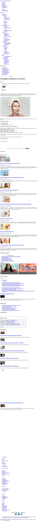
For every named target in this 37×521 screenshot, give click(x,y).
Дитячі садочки (4, 67)
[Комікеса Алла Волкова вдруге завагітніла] (2, 356)
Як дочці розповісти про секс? (7, 258)
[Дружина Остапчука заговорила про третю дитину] (2, 333)
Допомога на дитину (5, 69)
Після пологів (4, 517)
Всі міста (2, 326)
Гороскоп (5, 63)
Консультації (6, 59)
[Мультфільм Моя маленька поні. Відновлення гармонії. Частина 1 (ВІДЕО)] (28, 267)
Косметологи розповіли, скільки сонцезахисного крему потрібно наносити (16, 204)
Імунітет (5, 51)
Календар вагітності (5, 70)
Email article (4, 89)
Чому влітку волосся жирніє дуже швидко (9, 190)
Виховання (6, 38)
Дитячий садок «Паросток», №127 (11, 323)
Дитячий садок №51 (9, 321)
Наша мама (2, 12)
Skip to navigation (3, 0)
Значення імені (6, 62)
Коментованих (4, 280)
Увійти (3, 9)
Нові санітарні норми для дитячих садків (9, 306)
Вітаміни (5, 49)
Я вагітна (3, 471)
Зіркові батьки (6, 60)
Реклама (3, 4)
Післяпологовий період (8, 30)
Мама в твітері (4, 7)
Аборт (3, 462)
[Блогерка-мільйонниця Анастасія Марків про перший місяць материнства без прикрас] (2, 348)
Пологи (5, 29)
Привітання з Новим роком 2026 (7, 293)
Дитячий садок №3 (9, 322)
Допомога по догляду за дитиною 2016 (8, 308)
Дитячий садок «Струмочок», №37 (11, 324)
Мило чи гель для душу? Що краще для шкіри (10, 163)
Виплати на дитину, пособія (6, 259)
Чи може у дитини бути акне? (6, 218)
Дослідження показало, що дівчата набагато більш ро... (12, 402)
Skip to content (8, 0)
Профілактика (4, 496)
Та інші (3, 501)
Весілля (5, 22)
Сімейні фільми (6, 19)
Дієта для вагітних (7, 43)
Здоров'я (5, 24)
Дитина (3, 32)
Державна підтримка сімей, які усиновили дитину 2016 (11, 305)
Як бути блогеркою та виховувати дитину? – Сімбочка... (12, 342)
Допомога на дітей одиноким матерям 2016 (9, 307)
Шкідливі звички (7, 52)
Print (3, 90)
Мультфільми (6, 57)
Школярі (5, 35)
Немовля (3, 478)
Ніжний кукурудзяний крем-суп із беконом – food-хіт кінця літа (12, 288)
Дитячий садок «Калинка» (10, 320)
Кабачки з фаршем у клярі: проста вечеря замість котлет (11, 282)
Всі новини (4, 2)
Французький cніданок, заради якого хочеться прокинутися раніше (13, 283)
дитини (17, 516)
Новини (5, 58)
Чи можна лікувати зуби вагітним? (8, 260)
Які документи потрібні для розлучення (8, 309)
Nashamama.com (16, 519)
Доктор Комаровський (8, 56)
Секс (5, 23)
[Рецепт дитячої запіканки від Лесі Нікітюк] (2, 364)
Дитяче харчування (7, 42)
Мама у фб (4, 6)
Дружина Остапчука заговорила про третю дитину (11, 335)
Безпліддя (5, 31)
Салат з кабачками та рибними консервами (9, 289)
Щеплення (6, 46)
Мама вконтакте (5, 5)
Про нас (3, 3)
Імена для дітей (4, 68)
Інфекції (5, 48)
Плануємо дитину (7, 17)
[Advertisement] (7, 387)
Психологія (6, 21)
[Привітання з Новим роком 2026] (2, 297)
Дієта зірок (6, 45)
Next (3, 370)
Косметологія (6, 18)
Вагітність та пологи (5, 25)
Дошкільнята (4, 479)
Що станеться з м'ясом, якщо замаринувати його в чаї (11, 284)
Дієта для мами (6, 44)
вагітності (24, 516)
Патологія (6, 53)
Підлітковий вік (6, 34)
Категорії (2, 262)
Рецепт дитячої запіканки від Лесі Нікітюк (9, 366)
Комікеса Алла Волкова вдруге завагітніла (9, 358)
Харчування (4, 41)
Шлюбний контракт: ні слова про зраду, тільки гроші (11, 310)
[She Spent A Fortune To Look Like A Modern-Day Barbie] (9, 267)
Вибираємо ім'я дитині (8, 36)
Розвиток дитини (7, 39)
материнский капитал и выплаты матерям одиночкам (11, 256)
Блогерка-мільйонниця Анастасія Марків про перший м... (12, 350)
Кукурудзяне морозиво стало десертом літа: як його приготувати (13, 290)
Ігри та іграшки (4, 483)
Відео (3, 55)
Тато (5, 16)
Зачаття (5, 26)
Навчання (5, 40)
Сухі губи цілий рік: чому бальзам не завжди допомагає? (12, 245)
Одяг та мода (6, 61)
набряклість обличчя (5, 141)
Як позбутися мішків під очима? (7, 231)
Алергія (5, 47)
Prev (3, 369)
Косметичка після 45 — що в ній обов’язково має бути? (12, 177)
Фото (3, 54)
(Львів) (16, 320)
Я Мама (5, 15)
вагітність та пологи (8, 516)
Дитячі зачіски (4, 74)
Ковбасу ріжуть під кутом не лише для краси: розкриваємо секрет (13, 285)
